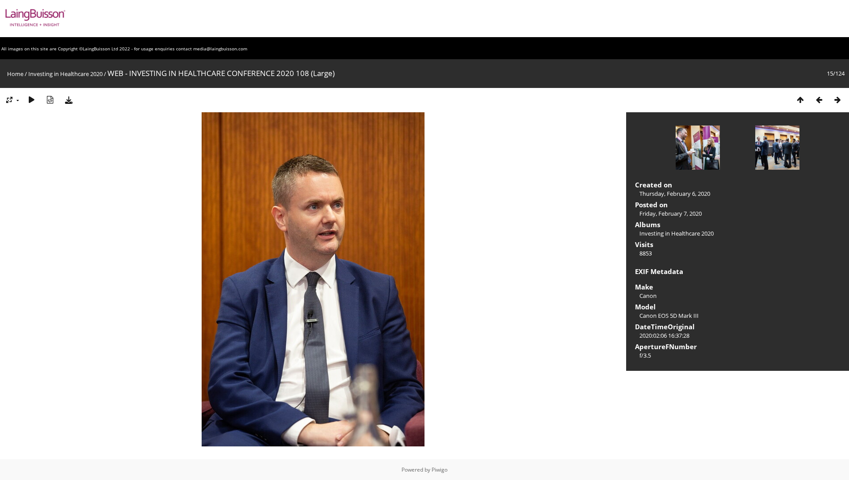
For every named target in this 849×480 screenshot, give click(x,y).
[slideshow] (31, 100)
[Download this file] (68, 100)
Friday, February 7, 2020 (670, 213)
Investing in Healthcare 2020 (65, 74)
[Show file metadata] (50, 100)
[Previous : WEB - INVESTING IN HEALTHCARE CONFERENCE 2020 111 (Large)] (819, 100)
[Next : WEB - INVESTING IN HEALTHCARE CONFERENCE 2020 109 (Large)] (837, 100)
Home (15, 74)
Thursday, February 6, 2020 (674, 194)
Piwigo (439, 469)
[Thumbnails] (800, 100)
